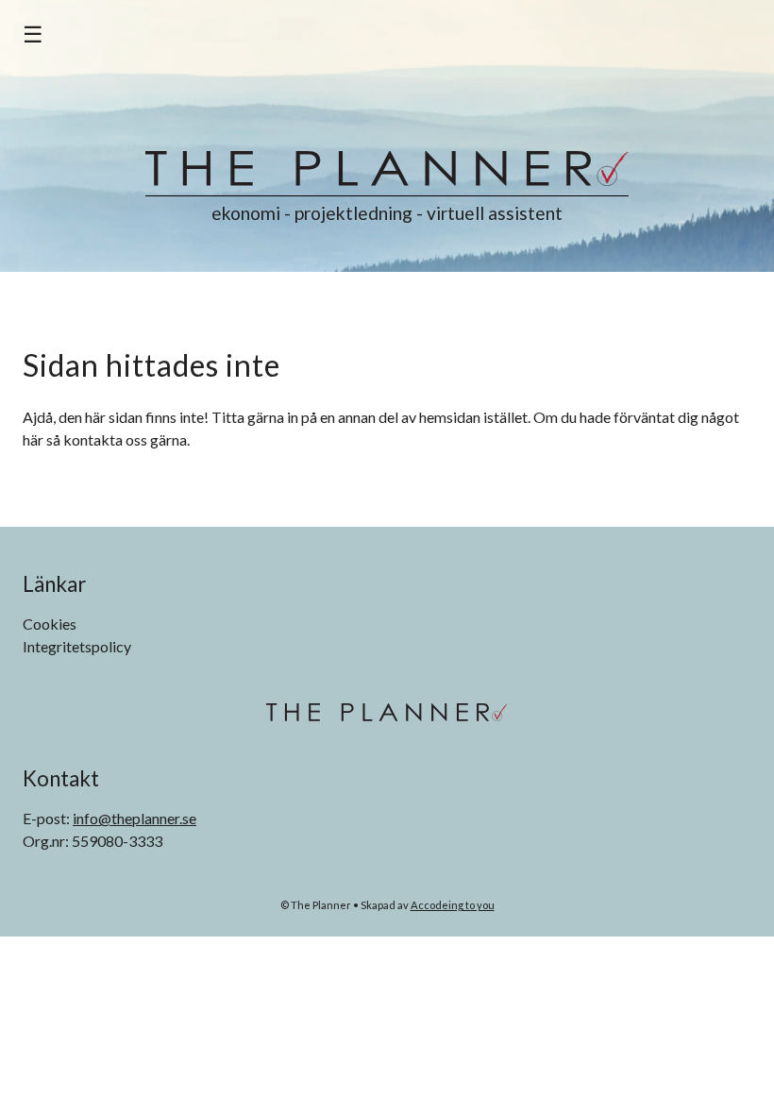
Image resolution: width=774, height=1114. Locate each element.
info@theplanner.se (134, 818)
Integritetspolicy (77, 646)
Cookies (49, 624)
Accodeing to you (453, 905)
